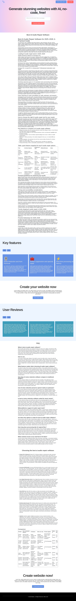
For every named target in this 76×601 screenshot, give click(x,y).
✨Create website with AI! (38, 586)
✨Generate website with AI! (38, 23)
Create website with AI (38, 297)
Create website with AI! (61, 1)
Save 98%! (70, 1)
